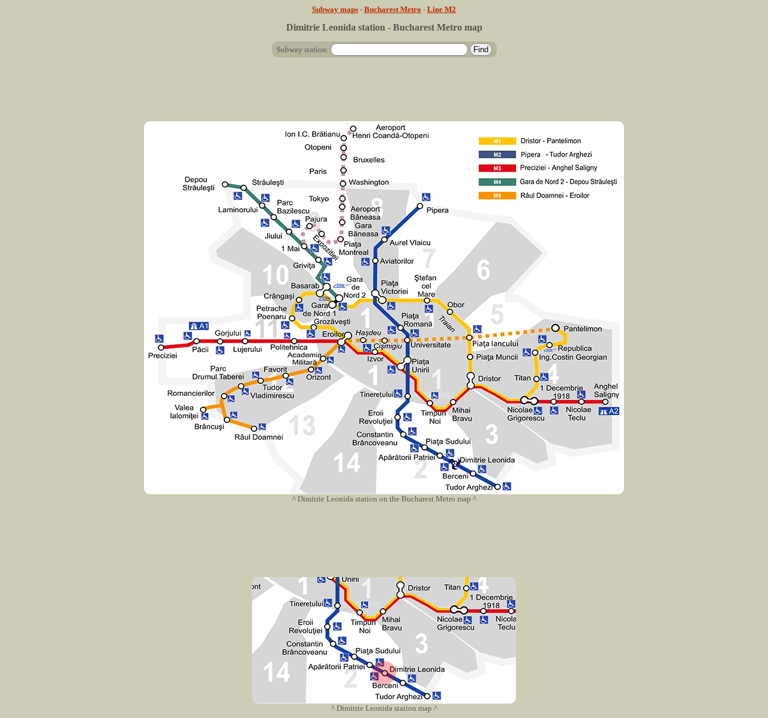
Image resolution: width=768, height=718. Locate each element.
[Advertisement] (384, 94)
